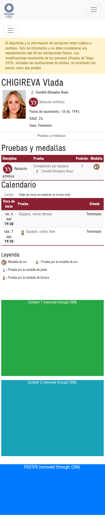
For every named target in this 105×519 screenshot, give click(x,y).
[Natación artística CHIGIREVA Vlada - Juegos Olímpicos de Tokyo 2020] (9, 9)
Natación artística (52, 102)
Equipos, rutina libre (40, 231)
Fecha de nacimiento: (45, 111)
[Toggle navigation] (94, 10)
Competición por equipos (51, 166)
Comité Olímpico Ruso (52, 92)
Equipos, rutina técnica (35, 214)
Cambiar (9, 194)
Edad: (34, 118)
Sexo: (33, 125)
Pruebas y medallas (51, 135)
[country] (37, 171)
